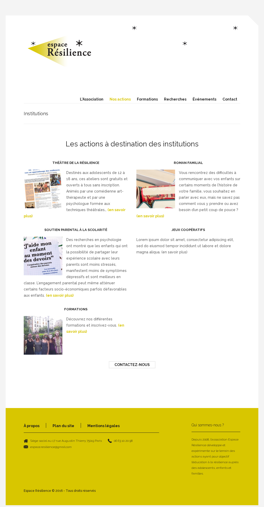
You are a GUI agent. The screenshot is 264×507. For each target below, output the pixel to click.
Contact (229, 99)
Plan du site (63, 426)
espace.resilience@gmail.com (51, 447)
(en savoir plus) (150, 216)
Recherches (175, 99)
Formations (147, 99)
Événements (204, 99)
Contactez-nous (132, 365)
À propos (31, 426)
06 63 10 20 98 (123, 441)
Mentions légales (103, 426)
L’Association (91, 99)
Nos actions (120, 99)
